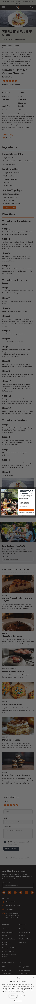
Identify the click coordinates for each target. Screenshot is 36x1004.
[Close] (33, 977)
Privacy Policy (20, 992)
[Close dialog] (34, 489)
